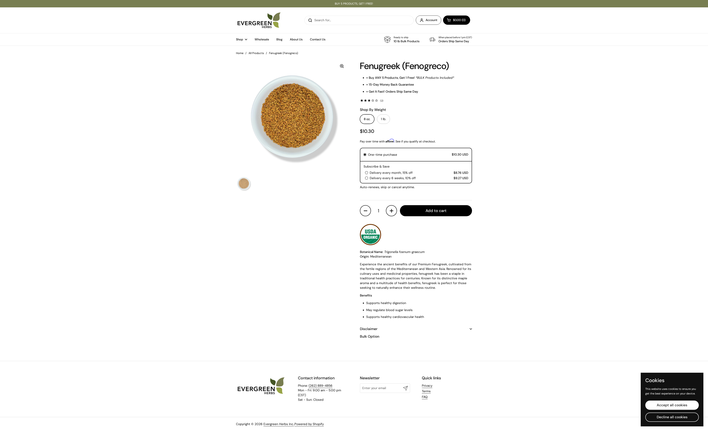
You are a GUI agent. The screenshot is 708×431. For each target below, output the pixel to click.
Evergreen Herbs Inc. (278, 424)
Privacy (427, 386)
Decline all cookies (672, 417)
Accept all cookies (672, 405)
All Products (256, 53)
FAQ (425, 397)
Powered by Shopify (309, 424)
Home (239, 53)
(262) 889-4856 (320, 386)
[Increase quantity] (391, 210)
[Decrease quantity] (365, 210)
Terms (426, 391)
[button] (456, 20)
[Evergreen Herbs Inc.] (259, 20)
